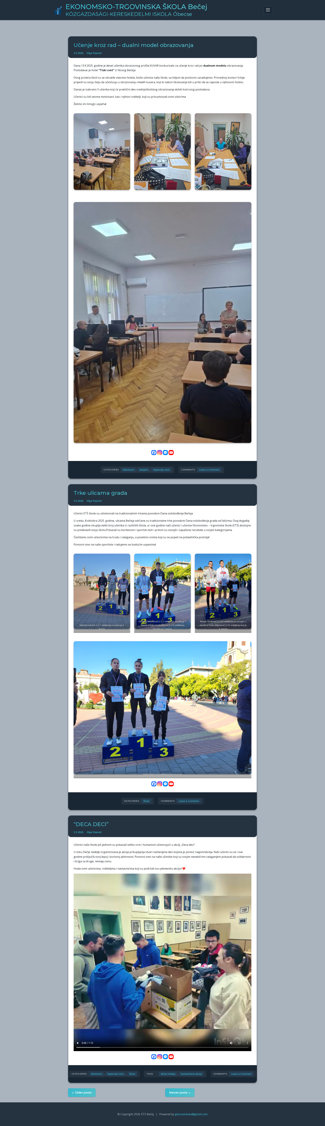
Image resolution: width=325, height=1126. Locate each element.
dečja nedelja (168, 1073)
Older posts (83, 1092)
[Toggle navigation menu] (268, 10)
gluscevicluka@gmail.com (191, 1114)
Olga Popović (94, 53)
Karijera (143, 469)
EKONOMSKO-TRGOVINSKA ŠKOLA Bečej (136, 10)
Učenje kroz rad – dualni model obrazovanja (133, 45)
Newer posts (178, 1092)
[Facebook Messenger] (165, 452)
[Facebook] (153, 452)
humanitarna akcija (191, 1073)
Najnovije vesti (161, 469)
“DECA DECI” (91, 824)
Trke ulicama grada (100, 493)
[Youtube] (171, 452)
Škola (146, 801)
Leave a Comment (209, 469)
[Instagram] (159, 452)
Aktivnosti (128, 469)
